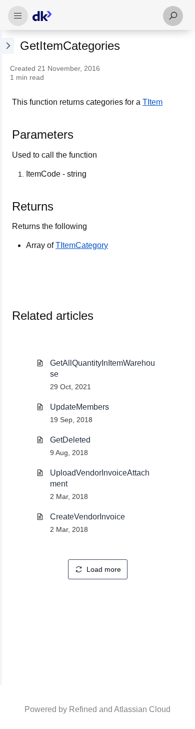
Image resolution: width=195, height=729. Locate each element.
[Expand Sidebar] (7, 357)
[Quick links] (93, 16)
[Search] (173, 16)
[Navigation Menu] (18, 16)
